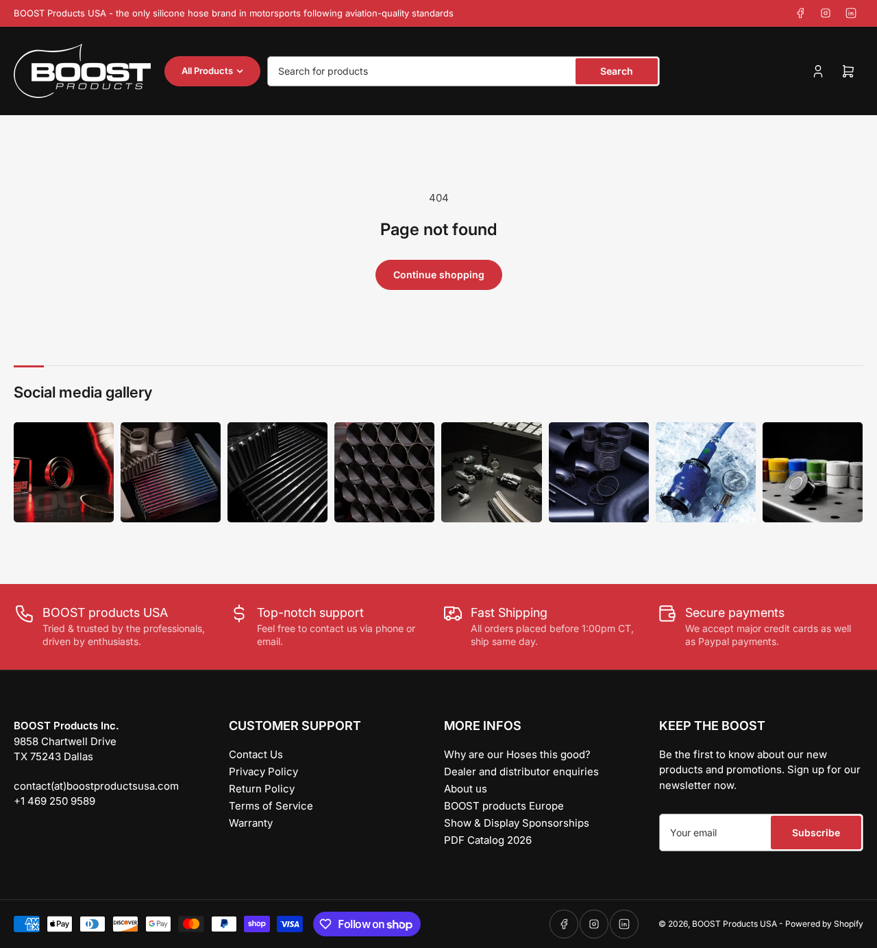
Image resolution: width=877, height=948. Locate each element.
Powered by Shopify (824, 924)
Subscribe (816, 832)
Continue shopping (438, 274)
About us (465, 788)
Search (616, 71)
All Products (207, 70)
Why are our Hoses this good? (517, 754)
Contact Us (256, 754)
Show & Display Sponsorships (516, 822)
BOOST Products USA (734, 924)
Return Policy (262, 788)
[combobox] (463, 71)
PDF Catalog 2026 (488, 840)
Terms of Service (271, 805)
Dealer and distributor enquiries (521, 771)
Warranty (251, 822)
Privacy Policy (263, 771)
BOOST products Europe (504, 805)
